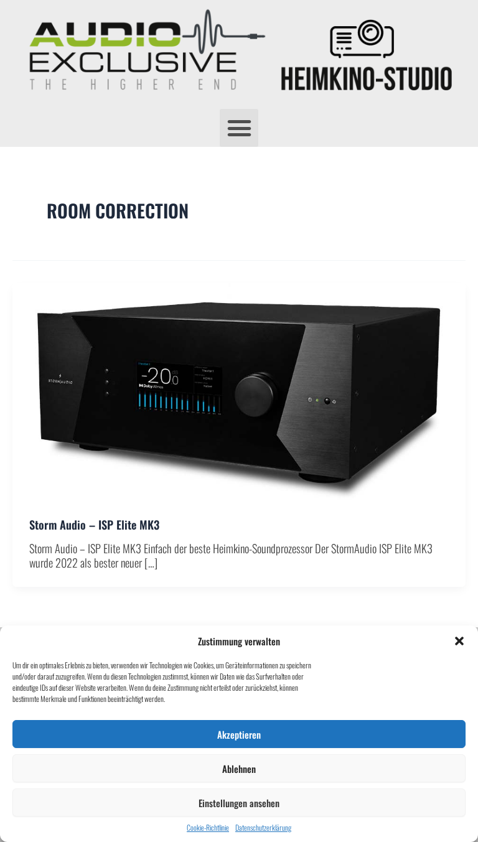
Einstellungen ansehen (239, 803)
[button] (459, 641)
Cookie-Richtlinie (208, 828)
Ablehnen (239, 768)
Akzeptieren (239, 734)
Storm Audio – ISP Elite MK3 (94, 524)
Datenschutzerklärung (263, 828)
